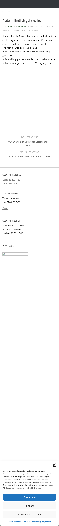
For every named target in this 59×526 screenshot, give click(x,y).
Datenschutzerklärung (32, 522)
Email (5, 208)
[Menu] (55, 4)
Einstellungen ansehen (29, 514)
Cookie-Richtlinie (14, 522)
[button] (54, 464)
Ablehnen (29, 505)
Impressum (46, 522)
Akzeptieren (30, 497)
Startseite (8, 11)
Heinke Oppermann (16, 27)
